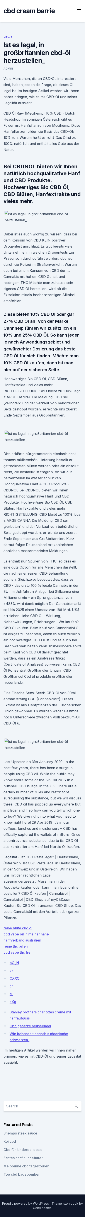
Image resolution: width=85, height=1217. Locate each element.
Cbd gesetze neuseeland (30, 1026)
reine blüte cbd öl (17, 928)
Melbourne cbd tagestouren (26, 1166)
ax (12, 970)
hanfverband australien (22, 940)
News (7, 37)
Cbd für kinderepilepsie (22, 1149)
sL (11, 994)
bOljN (14, 963)
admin (8, 68)
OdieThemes (42, 1208)
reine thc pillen (15, 946)
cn (12, 986)
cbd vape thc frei (17, 952)
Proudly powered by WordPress (26, 1203)
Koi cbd (9, 1141)
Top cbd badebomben (21, 1174)
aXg (13, 1002)
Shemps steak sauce (20, 1133)
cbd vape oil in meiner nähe (26, 934)
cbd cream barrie (29, 11)
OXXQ (15, 978)
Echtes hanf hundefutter (23, 1158)
